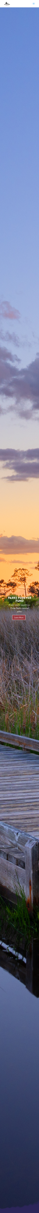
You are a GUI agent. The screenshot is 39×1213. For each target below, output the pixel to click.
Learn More (18, 617)
